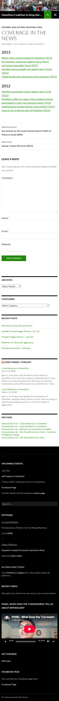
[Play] (5, 641)
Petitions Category (16, 572)
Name (5, 217)
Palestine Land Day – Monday (16, 348)
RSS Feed (6, 661)
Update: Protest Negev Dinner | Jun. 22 (20, 331)
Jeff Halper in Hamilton (13, 476)
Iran (14, 27)
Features (6, 27)
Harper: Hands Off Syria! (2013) (17, 144)
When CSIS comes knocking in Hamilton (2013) (27, 57)
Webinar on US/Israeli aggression (18, 342)
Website (6, 244)
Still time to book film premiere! (17, 325)
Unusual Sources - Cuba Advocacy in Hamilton (24, 423)
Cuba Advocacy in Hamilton (15, 368)
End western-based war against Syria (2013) (25, 61)
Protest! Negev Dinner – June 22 (17, 337)
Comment (8, 177)
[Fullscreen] (53, 641)
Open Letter (16, 555)
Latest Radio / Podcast (17, 362)
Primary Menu (55, 15)
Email (5, 231)
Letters (21, 27)
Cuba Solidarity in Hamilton (15, 389)
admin (23, 44)
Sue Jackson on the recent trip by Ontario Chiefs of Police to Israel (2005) (26, 131)
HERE (10, 533)
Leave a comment (36, 44)
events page (39, 493)
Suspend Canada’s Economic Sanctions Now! (23, 550)
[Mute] (48, 641)
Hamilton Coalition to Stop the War (23, 15)
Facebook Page (9, 487)
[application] (29, 629)
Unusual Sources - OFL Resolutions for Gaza (23, 437)
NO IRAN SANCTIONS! (13, 567)
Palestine (31, 27)
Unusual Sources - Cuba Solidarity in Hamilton (24, 426)
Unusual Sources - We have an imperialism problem (27, 429)
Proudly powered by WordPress (15, 697)
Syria (39, 27)
